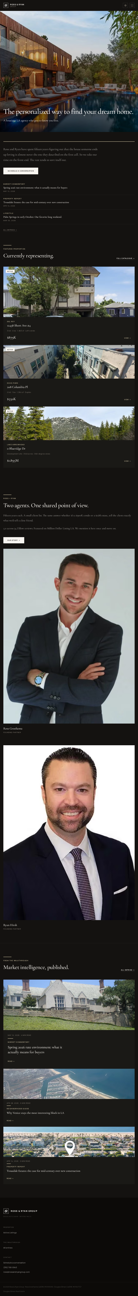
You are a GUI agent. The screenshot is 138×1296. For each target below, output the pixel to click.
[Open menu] (132, 5)
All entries (7, 1247)
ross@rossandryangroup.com (16, 1272)
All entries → (10, 230)
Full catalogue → (126, 258)
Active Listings (10, 1232)
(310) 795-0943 (10, 1267)
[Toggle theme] (125, 5)
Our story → (13, 540)
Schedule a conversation (21, 171)
